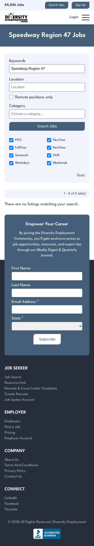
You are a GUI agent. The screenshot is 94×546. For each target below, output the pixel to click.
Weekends (60, 163)
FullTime (20, 147)
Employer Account (18, 438)
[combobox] (47, 114)
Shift (56, 155)
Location (16, 79)
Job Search (13, 377)
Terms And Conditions (21, 465)
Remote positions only (34, 97)
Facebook (12, 504)
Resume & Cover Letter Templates (31, 388)
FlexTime (59, 140)
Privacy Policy (15, 471)
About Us (12, 460)
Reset (81, 175)
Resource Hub (15, 383)
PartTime (59, 147)
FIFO (18, 140)
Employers (13, 421)
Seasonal (21, 155)
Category (17, 106)
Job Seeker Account (19, 400)
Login (74, 17)
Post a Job (12, 427)
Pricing (10, 432)
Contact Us (13, 476)
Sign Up (80, 5)
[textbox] (46, 114)
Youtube (11, 509)
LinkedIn (11, 498)
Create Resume (16, 394)
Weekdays (22, 163)
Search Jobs (56, 5)
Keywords (17, 61)
